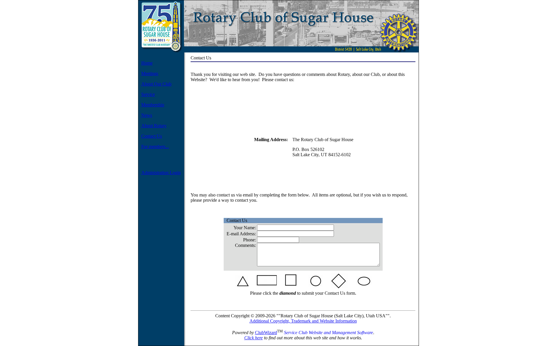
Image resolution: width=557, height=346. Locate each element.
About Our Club (156, 83)
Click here (253, 337)
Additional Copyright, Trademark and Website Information (303, 320)
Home (147, 63)
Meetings (149, 73)
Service (148, 94)
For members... (155, 146)
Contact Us (151, 136)
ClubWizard (266, 332)
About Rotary (154, 125)
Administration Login (161, 172)
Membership (152, 104)
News (146, 115)
